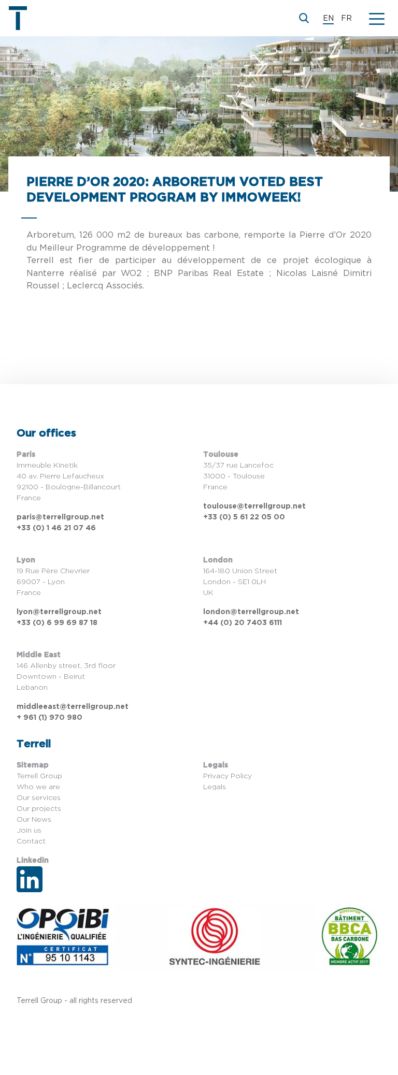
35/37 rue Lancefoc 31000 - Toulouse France (238, 476)
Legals (214, 787)
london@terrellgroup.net (251, 612)
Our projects (39, 808)
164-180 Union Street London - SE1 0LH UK (240, 582)
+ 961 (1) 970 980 (49, 717)
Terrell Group (39, 776)
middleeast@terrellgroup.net (73, 706)
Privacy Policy (227, 776)
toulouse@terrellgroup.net (254, 506)
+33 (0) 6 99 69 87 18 (57, 623)
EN (328, 18)
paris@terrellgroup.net (60, 517)
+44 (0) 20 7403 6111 (242, 623)
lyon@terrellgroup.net (59, 612)
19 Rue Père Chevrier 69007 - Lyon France (53, 582)
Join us (29, 830)
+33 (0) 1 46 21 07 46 (56, 528)
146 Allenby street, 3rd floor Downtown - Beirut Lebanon (66, 676)
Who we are (38, 787)
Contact (31, 841)
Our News (34, 819)
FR (346, 18)
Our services (39, 798)
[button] (376, 18)
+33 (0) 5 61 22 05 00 (244, 517)
